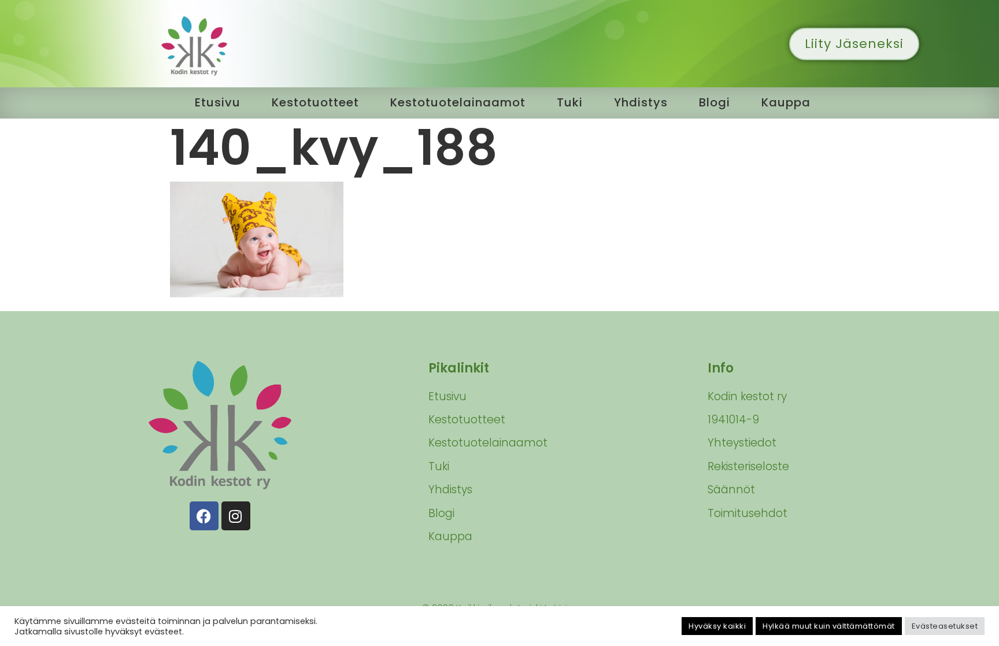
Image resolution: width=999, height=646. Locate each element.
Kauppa (786, 102)
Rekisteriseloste (748, 466)
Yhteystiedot (742, 443)
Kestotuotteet (315, 102)
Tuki (570, 102)
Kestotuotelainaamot (458, 102)
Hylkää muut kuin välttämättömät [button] (829, 626)
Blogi (714, 102)
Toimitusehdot (747, 513)
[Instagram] (235, 515)
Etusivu (217, 102)
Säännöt (731, 489)
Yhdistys (641, 102)
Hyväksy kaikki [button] (717, 626)
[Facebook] (204, 515)
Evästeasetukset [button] (945, 626)
